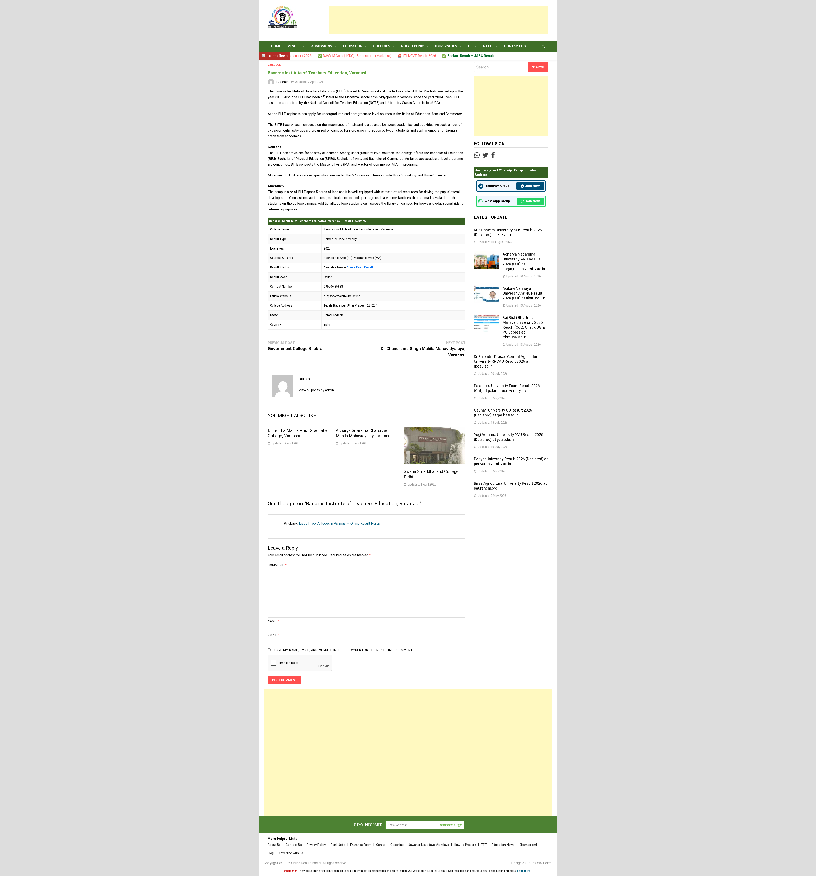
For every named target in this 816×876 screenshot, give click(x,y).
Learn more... (524, 870)
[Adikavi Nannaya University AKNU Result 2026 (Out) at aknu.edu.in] (486, 287)
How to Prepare (465, 845)
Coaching (397, 845)
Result (294, 46)
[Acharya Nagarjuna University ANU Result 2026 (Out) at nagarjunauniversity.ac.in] (486, 253)
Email (274, 635)
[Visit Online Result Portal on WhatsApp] (477, 156)
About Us (274, 845)
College (274, 65)
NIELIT (488, 46)
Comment (277, 565)
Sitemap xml (528, 845)
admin (284, 82)
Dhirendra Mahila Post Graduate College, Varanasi (297, 433)
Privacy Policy (316, 845)
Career (380, 845)
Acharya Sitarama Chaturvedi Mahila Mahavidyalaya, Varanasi (364, 433)
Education (352, 46)
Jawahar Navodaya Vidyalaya (428, 845)
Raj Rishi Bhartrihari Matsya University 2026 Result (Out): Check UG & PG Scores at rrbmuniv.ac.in (524, 327)
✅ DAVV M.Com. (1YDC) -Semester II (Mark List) (317, 56)
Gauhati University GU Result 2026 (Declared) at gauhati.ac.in (503, 412)
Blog (271, 853)
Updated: (309, 82)
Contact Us (515, 46)
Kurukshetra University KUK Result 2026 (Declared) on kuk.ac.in (508, 232)
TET (484, 845)
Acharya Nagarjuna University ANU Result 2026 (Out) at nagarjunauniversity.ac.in (524, 261)
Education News (503, 845)
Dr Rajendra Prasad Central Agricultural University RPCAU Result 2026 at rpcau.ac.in (507, 361)
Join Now (532, 186)
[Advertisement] (438, 20)
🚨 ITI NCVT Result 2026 (379, 56)
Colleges (381, 46)
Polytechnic (412, 46)
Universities (446, 46)
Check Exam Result (359, 267)
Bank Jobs (338, 845)
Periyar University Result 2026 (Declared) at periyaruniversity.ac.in (511, 461)
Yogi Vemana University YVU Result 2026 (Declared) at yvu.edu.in (508, 437)
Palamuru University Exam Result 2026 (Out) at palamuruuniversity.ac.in (507, 388)
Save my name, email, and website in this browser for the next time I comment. (344, 650)
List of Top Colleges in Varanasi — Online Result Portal (339, 523)
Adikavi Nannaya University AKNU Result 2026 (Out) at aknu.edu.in (524, 293)
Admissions (321, 46)
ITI (470, 46)
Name (273, 621)
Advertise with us (291, 853)
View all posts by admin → (318, 390)
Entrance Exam (360, 845)
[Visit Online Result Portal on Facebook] (493, 156)
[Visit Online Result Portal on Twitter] (485, 156)
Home (276, 46)
